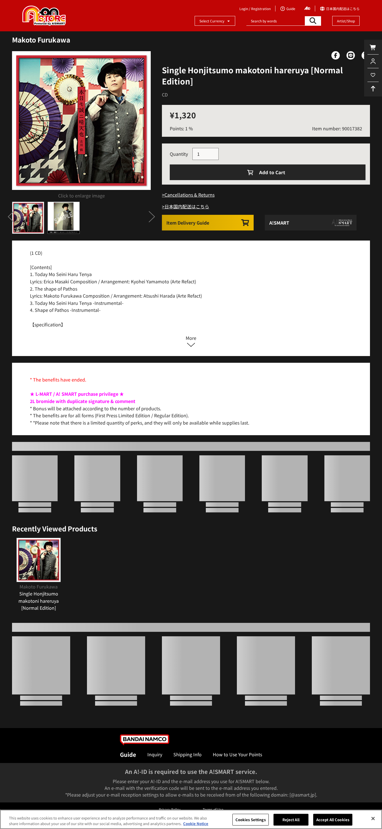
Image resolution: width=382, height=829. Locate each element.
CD (165, 94)
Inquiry (154, 754)
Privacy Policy (169, 809)
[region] (191, 819)
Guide (128, 754)
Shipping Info (187, 754)
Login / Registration (255, 8)
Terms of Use (213, 809)
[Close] (373, 818)
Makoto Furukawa (41, 39)
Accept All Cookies (332, 819)
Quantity (179, 153)
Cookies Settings (250, 819)
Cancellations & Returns (189, 194)
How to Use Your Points (237, 754)
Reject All (291, 819)
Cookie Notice (195, 823)
